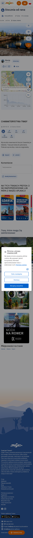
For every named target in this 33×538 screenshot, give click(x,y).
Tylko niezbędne (16, 274)
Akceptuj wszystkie (16, 286)
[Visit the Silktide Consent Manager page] (27, 269)
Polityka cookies (21, 265)
